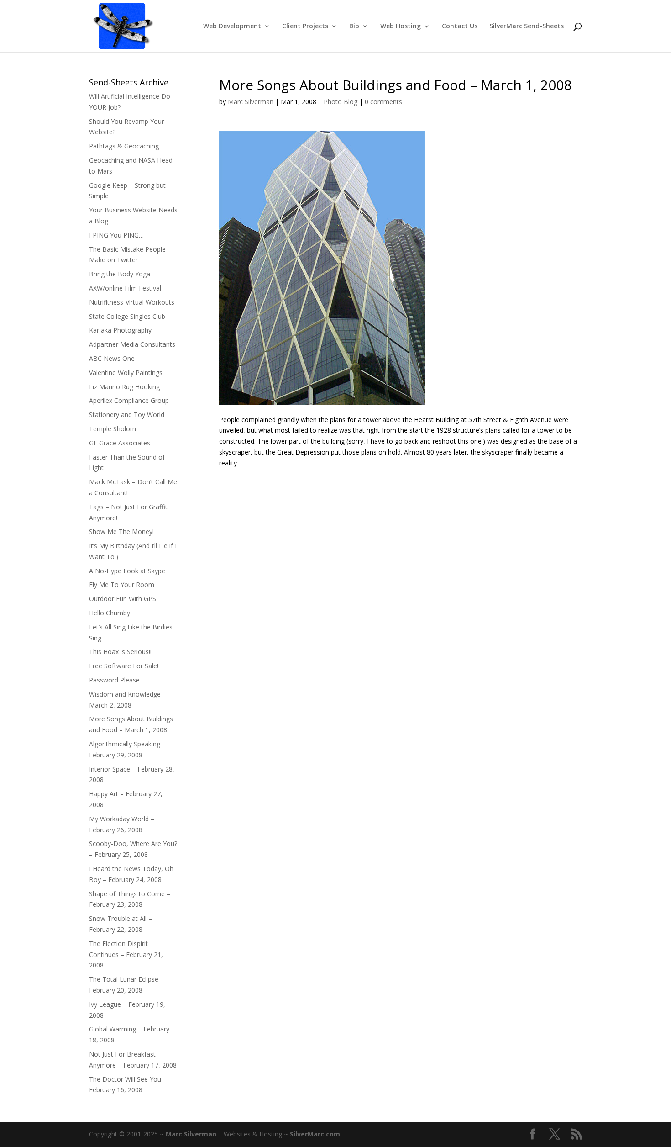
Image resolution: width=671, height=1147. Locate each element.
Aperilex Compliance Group (129, 400)
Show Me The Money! (121, 531)
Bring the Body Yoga (119, 274)
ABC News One (112, 358)
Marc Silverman (250, 101)
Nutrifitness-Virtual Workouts (131, 302)
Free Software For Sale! (123, 665)
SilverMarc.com (315, 1134)
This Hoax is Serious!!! (121, 651)
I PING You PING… (116, 235)
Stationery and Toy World (126, 414)
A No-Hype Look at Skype (127, 570)
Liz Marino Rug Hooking (124, 386)
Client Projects (305, 26)
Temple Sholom (112, 428)
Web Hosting (400, 26)
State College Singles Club (127, 316)
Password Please (114, 680)
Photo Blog (340, 101)
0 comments (383, 101)
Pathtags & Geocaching (124, 146)
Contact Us (459, 26)
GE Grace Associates (119, 443)
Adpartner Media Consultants (132, 344)
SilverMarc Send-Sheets (526, 26)
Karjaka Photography (120, 330)
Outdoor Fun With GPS (122, 598)
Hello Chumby (109, 612)
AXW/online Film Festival (125, 288)
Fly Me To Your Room (121, 584)
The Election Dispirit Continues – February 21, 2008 (126, 954)
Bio (354, 26)
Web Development (232, 26)
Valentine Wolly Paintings (126, 372)
